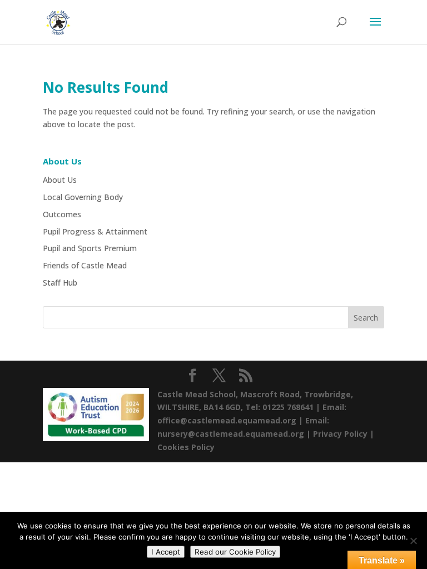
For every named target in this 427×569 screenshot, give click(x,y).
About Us (60, 179)
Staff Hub (60, 282)
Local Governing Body (83, 197)
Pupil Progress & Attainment (95, 231)
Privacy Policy (340, 433)
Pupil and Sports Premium (90, 248)
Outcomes (62, 214)
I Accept (165, 551)
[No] (413, 540)
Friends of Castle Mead (85, 265)
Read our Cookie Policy (235, 551)
